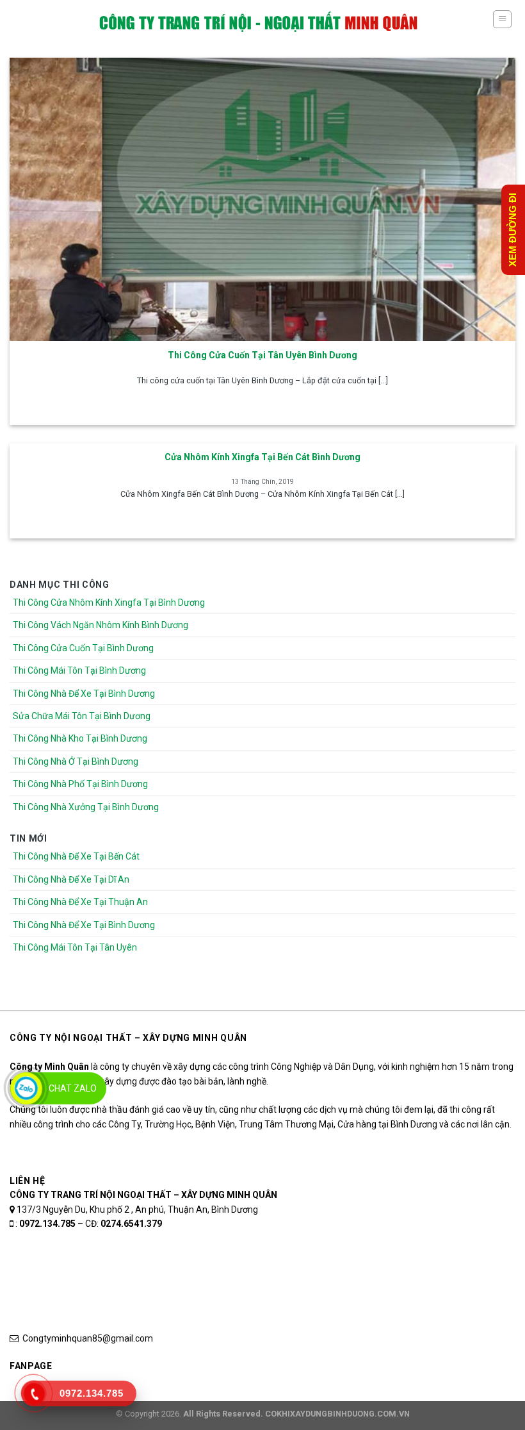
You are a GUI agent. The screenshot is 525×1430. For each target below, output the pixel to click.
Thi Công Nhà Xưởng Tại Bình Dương (86, 807)
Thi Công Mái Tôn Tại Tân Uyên (75, 947)
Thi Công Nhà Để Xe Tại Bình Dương (84, 693)
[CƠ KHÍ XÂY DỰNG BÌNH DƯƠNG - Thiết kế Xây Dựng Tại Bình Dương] (259, 22)
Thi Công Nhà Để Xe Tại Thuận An (80, 902)
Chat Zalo (73, 1088)
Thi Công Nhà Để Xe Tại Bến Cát (76, 856)
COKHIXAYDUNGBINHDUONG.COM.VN (337, 1413)
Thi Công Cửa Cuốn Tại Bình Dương (83, 648)
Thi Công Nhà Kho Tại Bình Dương (80, 738)
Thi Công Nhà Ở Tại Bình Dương (75, 761)
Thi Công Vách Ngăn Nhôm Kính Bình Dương (100, 625)
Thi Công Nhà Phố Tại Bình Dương (80, 784)
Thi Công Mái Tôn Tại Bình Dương (79, 670)
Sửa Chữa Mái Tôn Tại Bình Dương (81, 716)
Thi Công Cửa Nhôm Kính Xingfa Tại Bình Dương (109, 602)
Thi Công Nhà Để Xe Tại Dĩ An (71, 879)
